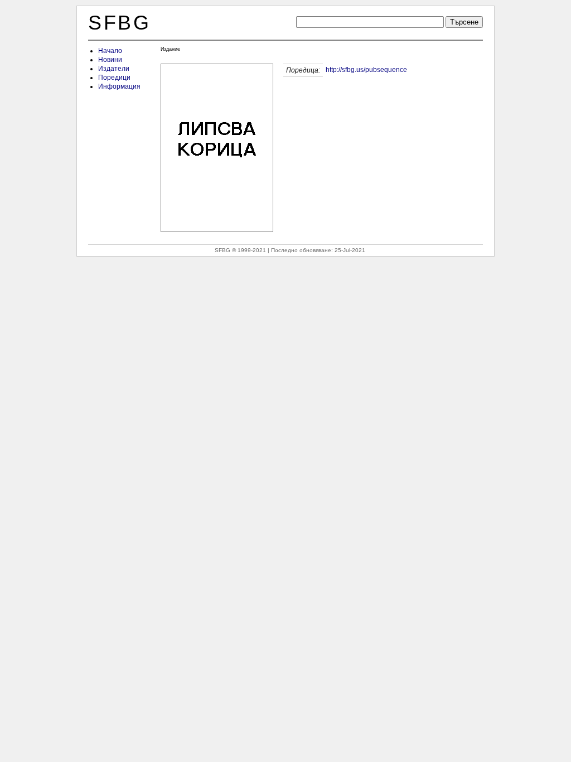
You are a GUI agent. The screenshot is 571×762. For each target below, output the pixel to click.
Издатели (113, 69)
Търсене (464, 22)
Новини (110, 60)
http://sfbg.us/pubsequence (366, 70)
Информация (119, 86)
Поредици (114, 77)
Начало (110, 51)
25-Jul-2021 (350, 250)
